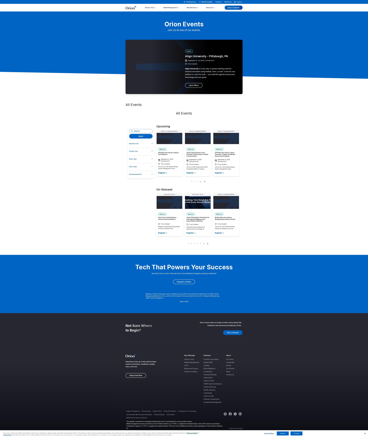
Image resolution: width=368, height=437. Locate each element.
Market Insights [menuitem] (206, 2)
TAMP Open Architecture (213, 384)
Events (228, 365)
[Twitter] (235, 414)
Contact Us (230, 375)
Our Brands (230, 368)
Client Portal (208, 378)
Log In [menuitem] (239, 2)
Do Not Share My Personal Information (139, 414)
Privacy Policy (146, 411)
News (228, 372)
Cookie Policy (157, 411)
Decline (282, 433)
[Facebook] (230, 414)
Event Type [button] (133, 159)
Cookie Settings (159, 414)
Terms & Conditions (170, 411)
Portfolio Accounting (211, 359)
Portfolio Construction (211, 399)
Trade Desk (208, 393)
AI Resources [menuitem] (191, 2)
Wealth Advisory (209, 390)
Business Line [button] (134, 143)
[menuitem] (151, 8)
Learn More (194, 85)
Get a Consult (233, 8)
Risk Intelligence (209, 368)
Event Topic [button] (133, 166)
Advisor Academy (190, 372)
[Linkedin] (240, 414)
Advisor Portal (209, 381)
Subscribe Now (135, 375)
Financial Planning (210, 375)
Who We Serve (191, 8)
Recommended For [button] (135, 174)
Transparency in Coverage (187, 411)
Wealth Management (170, 8)
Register (161, 173)
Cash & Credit (209, 396)
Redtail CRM (208, 362)
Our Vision (230, 359)
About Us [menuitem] (227, 2)
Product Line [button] (133, 151)
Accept (296, 433)
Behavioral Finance (191, 368)
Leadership (230, 362)
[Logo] (131, 7)
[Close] (365, 433)
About (228, 355)
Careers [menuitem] (218, 2)
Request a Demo (184, 282)
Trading (206, 365)
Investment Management (212, 402)
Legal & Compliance (133, 411)
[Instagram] (225, 414)
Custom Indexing (210, 387)
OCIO (186, 365)
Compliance (208, 372)
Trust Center (170, 414)
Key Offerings (189, 355)
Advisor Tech (149, 8)
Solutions (207, 355)
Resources (209, 8)
